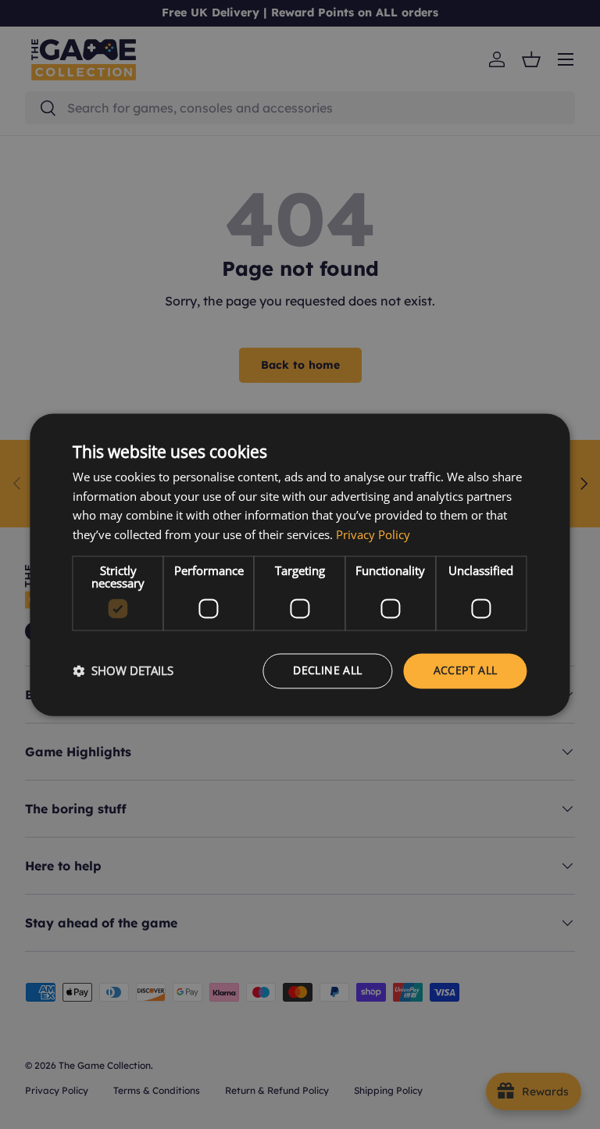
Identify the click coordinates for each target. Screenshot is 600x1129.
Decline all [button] (327, 670)
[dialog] (300, 564)
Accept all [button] (466, 670)
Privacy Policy (373, 535)
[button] (123, 671)
